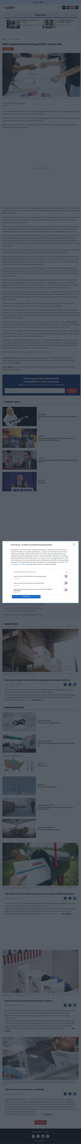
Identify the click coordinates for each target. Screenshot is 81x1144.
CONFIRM (26, 596)
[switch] (65, 576)
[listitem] (40, 572)
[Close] (75, 545)
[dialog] (40, 572)
